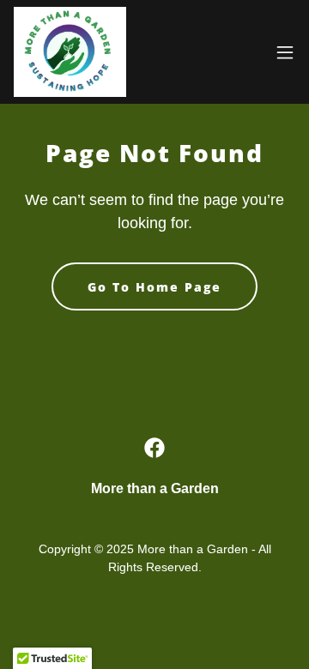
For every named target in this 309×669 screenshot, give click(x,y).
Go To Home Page (154, 287)
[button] (285, 52)
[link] (70, 52)
